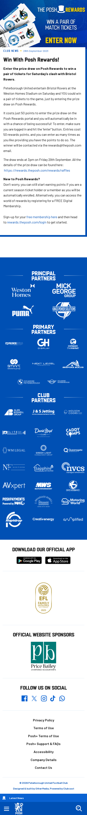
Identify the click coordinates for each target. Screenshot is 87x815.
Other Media (42, 788)
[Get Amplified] (73, 519)
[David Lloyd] (43, 432)
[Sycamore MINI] (58, 382)
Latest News (16, 797)
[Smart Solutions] (14, 364)
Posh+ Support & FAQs (43, 744)
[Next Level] (43, 364)
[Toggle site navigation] (6, 808)
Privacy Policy (43, 720)
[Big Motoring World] (73, 501)
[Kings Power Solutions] (64, 310)
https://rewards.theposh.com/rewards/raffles (36, 170)
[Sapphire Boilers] (43, 467)
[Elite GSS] (14, 432)
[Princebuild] (14, 343)
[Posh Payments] (14, 502)
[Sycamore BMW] (28, 382)
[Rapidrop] (14, 519)
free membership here (41, 217)
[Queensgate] (73, 450)
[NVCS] (73, 467)
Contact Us (43, 767)
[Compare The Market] (73, 343)
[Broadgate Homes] (43, 501)
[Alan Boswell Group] (14, 412)
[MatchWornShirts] (43, 486)
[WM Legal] (14, 450)
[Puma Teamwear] (23, 310)
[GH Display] (43, 343)
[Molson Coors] (73, 412)
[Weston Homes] (23, 290)
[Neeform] (14, 467)
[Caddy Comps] (73, 432)
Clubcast (68, 788)
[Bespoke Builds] (73, 364)
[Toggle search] (79, 808)
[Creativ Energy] (43, 519)
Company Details (44, 760)
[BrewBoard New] (73, 486)
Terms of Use (43, 728)
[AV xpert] (14, 486)
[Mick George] (64, 290)
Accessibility (44, 752)
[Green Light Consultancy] (43, 450)
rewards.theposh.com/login (26, 222)
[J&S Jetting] (43, 412)
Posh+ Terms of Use (43, 736)
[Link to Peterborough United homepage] (20, 808)
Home (4, 798)
